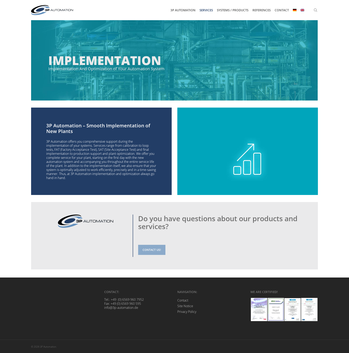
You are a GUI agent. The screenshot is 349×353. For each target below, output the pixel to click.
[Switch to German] (295, 10)
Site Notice (185, 306)
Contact (182, 300)
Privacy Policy (186, 312)
